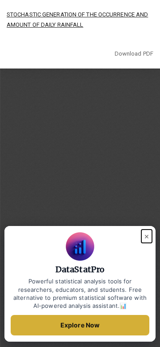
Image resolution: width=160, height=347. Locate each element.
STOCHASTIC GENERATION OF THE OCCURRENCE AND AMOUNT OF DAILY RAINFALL (77, 19)
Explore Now (80, 325)
